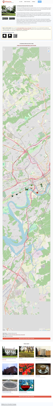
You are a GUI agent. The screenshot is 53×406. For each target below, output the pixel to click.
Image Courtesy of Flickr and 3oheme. (40, 377)
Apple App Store (19, 29)
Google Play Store (26, 29)
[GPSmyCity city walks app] (8, 2)
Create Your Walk (27, 1)
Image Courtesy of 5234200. (22, 360)
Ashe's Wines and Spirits (23, 392)
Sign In (40, 1)
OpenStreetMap (44, 330)
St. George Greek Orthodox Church (8, 376)
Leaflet (40, 330)
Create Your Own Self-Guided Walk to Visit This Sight (26, 45)
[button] (26, 189)
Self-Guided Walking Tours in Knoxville (24, 28)
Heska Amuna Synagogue (40, 358)
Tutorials (33, 1)
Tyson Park (20, 358)
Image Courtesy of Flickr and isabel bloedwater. (25, 393)
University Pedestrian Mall (6, 392)
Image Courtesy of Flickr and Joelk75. (7, 377)
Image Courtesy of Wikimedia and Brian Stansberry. (23, 24)
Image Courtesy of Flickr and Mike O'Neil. (7, 393)
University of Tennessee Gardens (24, 376)
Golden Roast (38, 376)
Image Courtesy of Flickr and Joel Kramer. (24, 377)
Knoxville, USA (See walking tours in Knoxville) (16, 334)
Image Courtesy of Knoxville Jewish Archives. (41, 360)
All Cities (20, 1)
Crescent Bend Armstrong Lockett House (9, 358)
